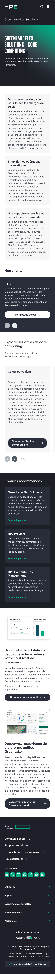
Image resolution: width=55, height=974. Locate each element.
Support (14, 845)
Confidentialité (14, 953)
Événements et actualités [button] (18, 903)
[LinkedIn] (7, 874)
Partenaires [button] (11, 920)
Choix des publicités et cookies (20, 956)
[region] (27, 304)
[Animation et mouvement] (29, 937)
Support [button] (9, 895)
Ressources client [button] (14, 912)
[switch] (29, 938)
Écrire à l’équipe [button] (22, 852)
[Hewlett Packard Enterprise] (11, 7)
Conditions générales (35, 953)
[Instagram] (18, 874)
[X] (12, 874)
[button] (42, 6)
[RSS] (42, 874)
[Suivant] (14, 325)
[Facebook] (30, 874)
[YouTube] (36, 874)
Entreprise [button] (10, 886)
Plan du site (44, 956)
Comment (15, 838)
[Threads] (24, 874)
